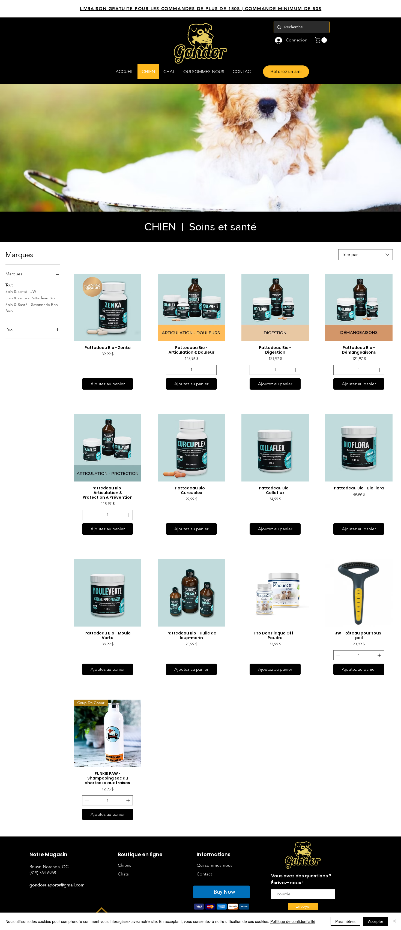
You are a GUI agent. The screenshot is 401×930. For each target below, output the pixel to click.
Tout (9, 284)
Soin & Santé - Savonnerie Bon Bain (31, 308)
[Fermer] (394, 921)
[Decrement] (170, 370)
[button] (321, 40)
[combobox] (365, 254)
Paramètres (345, 921)
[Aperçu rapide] (107, 307)
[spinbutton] (191, 370)
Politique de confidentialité (292, 921)
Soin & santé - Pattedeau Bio (30, 298)
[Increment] (212, 370)
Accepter (375, 921)
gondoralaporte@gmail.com (57, 884)
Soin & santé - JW (20, 291)
